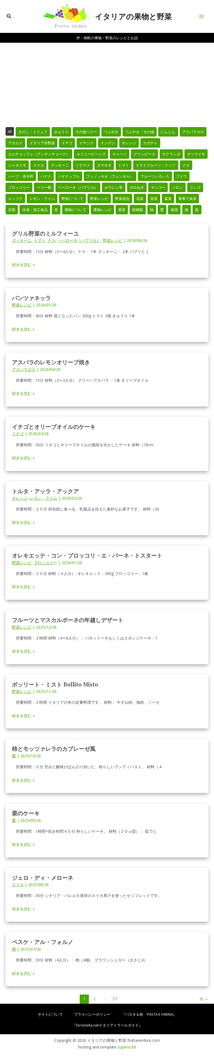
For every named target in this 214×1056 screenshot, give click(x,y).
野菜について (72, 198)
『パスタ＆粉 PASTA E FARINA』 (149, 1014)
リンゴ (195, 187)
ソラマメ (83, 165)
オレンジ (129, 142)
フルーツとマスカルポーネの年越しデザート (67, 619)
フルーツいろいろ (154, 176)
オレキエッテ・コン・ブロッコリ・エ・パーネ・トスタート (87, 555)
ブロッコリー (19, 187)
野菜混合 (122, 198)
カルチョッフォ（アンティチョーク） (39, 154)
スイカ (38, 165)
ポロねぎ (137, 187)
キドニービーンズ (91, 154)
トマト (123, 165)
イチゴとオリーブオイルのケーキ (54, 426)
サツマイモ (196, 154)
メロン (177, 187)
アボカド (15, 142)
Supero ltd (127, 1047)
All (10, 131)
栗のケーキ (26, 813)
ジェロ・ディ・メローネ (42, 877)
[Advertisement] (107, 84)
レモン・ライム (42, 198)
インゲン (108, 142)
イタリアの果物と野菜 (133, 16)
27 (115, 998)
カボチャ (150, 142)
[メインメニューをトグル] (202, 17)
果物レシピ (102, 209)
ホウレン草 (113, 187)
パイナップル (69, 176)
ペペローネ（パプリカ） (78, 187)
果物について (75, 209)
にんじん (168, 131)
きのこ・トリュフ (32, 131)
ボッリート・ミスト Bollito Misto (55, 684)
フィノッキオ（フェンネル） (109, 176)
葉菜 (168, 198)
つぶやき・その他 (139, 131)
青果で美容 (187, 198)
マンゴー (158, 187)
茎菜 (153, 198)
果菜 (121, 209)
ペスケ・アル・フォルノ (42, 941)
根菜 (174, 209)
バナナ (45, 176)
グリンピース (144, 154)
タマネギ (104, 165)
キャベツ (119, 154)
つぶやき (111, 131)
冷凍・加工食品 (35, 209)
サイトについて (50, 1014)
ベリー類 (44, 187)
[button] (9, 16)
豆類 (11, 209)
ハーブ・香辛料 (20, 176)
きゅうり (61, 131)
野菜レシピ (99, 198)
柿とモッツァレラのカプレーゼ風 (54, 748)
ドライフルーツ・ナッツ (156, 165)
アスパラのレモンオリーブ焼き (51, 362)
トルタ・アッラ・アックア (45, 491)
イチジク (86, 142)
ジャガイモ (17, 165)
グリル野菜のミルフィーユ (45, 233)
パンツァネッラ (31, 297)
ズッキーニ (60, 165)
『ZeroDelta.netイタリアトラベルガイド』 (107, 1025)
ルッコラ (15, 198)
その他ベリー (86, 131)
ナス (186, 165)
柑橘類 (137, 209)
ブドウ (181, 176)
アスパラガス (193, 131)
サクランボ (171, 154)
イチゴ (67, 142)
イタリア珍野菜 (42, 142)
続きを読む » (23, 265)
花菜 (140, 198)
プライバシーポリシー (92, 1014)
